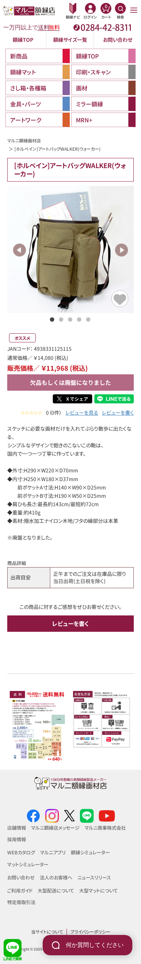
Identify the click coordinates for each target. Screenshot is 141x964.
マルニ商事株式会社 (105, 827)
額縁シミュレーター (90, 852)
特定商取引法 (21, 902)
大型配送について (56, 890)
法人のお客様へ (56, 877)
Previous (19, 250)
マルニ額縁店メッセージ (55, 827)
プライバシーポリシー (90, 931)
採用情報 (16, 839)
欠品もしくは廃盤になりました (70, 382)
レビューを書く (118, 412)
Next (121, 250)
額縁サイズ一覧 (70, 39)
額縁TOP (23, 39)
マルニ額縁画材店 (24, 140)
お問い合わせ (117, 39)
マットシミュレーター (27, 864)
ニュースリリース (94, 877)
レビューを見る (81, 412)
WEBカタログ (21, 852)
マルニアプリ (53, 852)
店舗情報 (16, 827)
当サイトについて (47, 931)
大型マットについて (98, 890)
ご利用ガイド (20, 890)
